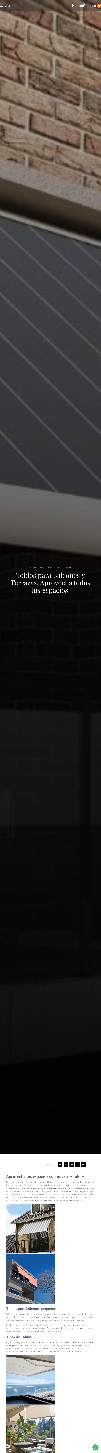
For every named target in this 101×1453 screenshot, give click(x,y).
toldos (29, 1342)
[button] (60, 1164)
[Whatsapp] (95, 1447)
